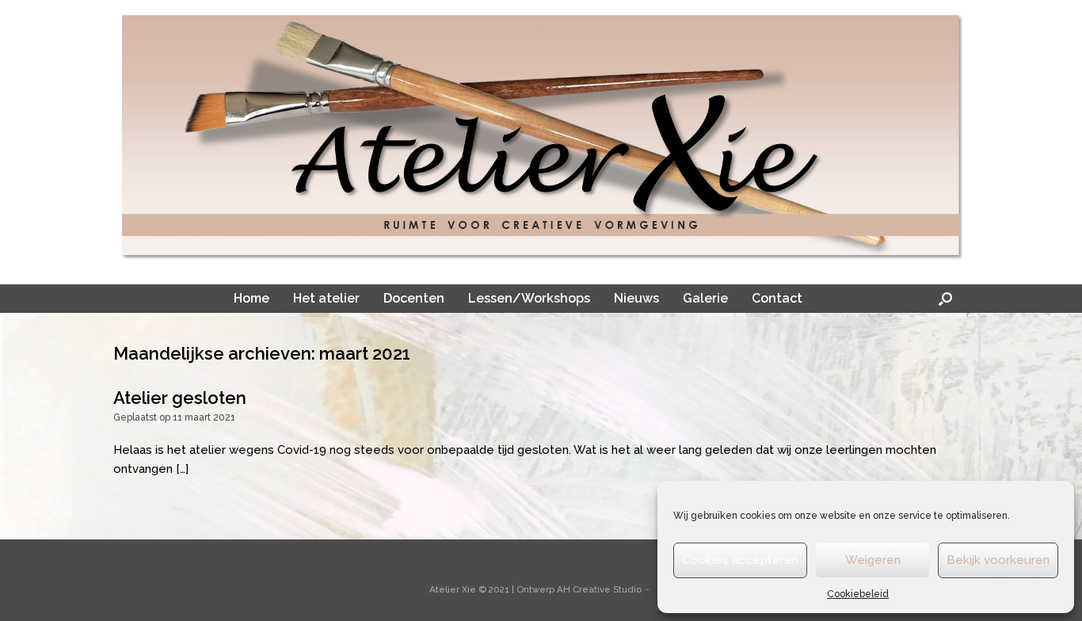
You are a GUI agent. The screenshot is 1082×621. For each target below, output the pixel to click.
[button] (945, 298)
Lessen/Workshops (529, 298)
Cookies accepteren (740, 560)
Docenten (413, 298)
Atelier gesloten (179, 397)
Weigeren (873, 560)
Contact (777, 298)
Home (251, 298)
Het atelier (326, 298)
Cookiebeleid (858, 594)
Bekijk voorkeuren (998, 560)
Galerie (705, 298)
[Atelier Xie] (541, 136)
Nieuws (636, 298)
